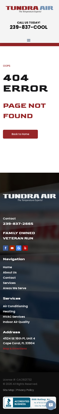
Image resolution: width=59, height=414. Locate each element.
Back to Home (20, 134)
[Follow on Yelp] (25, 248)
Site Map (8, 390)
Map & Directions (15, 348)
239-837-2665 (18, 223)
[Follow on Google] (18, 248)
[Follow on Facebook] (5, 248)
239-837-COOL (29, 27)
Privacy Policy (25, 390)
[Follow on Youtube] (12, 248)
